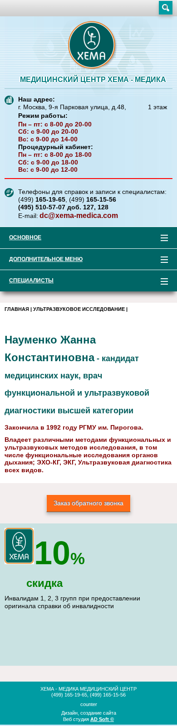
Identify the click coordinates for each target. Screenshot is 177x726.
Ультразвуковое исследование (79, 309)
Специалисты (27, 282)
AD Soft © (102, 719)
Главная (17, 309)
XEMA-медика (93, 46)
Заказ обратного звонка (88, 503)
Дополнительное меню (41, 261)
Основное (20, 239)
